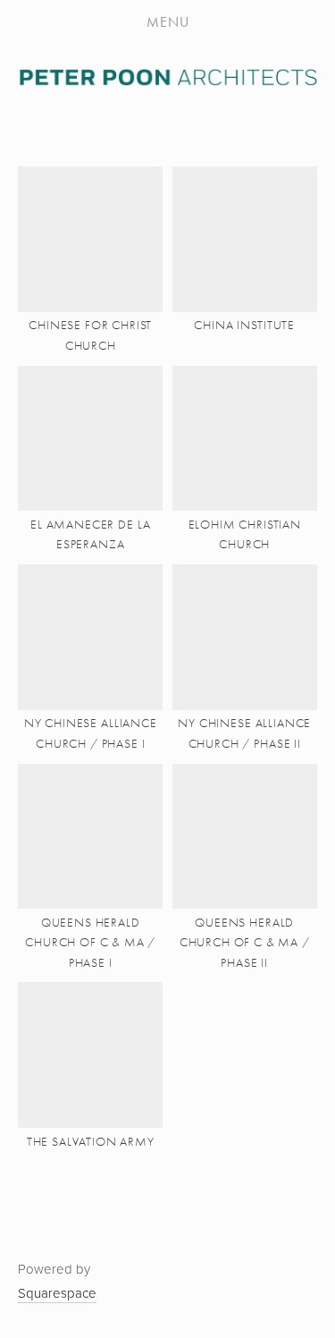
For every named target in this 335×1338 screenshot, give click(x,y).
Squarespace (57, 1292)
